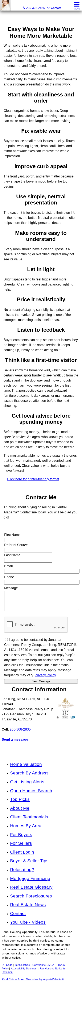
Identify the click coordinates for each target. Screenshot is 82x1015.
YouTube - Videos (28, 922)
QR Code (7, 965)
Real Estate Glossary (31, 887)
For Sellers (21, 843)
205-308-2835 (20, 729)
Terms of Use (22, 965)
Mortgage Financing (30, 878)
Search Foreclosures (31, 895)
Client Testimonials (29, 816)
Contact (18, 913)
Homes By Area (25, 825)
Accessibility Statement (24, 968)
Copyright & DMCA (43, 965)
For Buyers (21, 834)
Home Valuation (26, 764)
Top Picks (20, 799)
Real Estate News (28, 904)
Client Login (22, 852)
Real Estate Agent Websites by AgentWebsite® (33, 979)
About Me (19, 808)
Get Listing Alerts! (28, 781)
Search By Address (29, 772)
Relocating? (22, 869)
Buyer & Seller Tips (29, 860)
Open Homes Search (31, 790)
